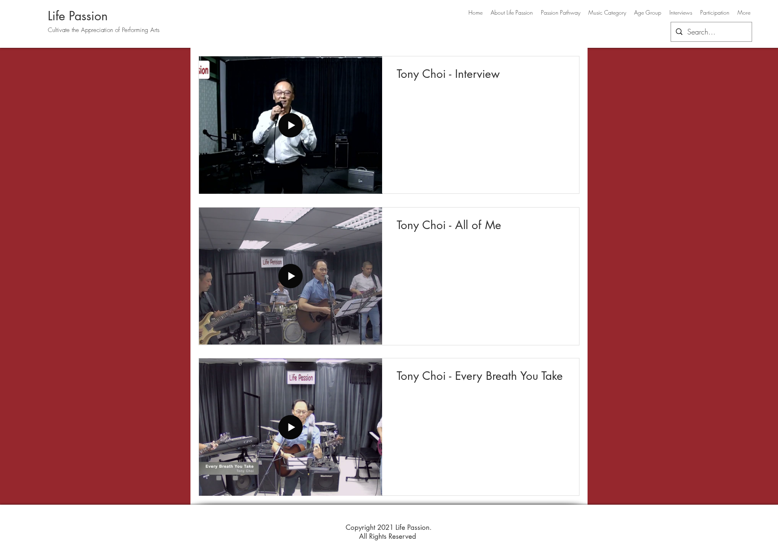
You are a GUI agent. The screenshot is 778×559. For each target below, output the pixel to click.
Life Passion (78, 16)
